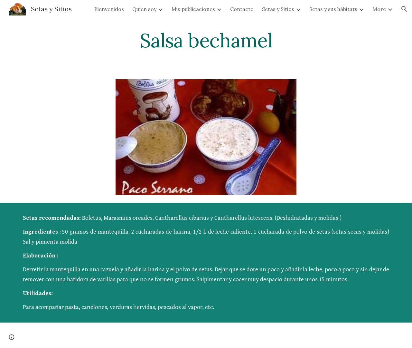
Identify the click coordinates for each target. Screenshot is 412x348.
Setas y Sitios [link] (278, 9)
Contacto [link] (242, 9)
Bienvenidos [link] (109, 9)
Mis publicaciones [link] (193, 9)
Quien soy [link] (144, 9)
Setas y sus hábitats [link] (333, 9)
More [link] (379, 9)
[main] (206, 40)
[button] (404, 9)
